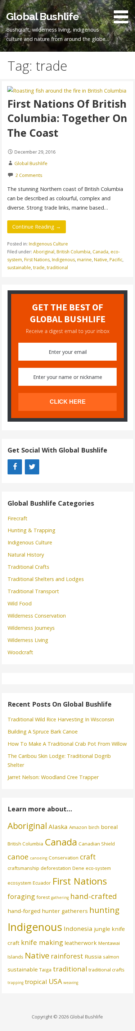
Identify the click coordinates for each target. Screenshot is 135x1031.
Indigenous (63, 260)
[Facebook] (15, 466)
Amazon (78, 827)
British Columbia (73, 252)
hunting (104, 909)
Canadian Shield (96, 843)
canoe (18, 857)
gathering (60, 897)
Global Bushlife (42, 16)
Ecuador (42, 883)
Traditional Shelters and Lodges (46, 579)
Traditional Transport (33, 591)
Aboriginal (43, 252)
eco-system (98, 868)
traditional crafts (107, 969)
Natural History (26, 554)
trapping (15, 982)
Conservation (63, 857)
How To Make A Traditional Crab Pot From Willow (67, 743)
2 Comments (28, 175)
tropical (36, 982)
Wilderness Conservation (37, 615)
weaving (70, 982)
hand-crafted (93, 896)
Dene (78, 868)
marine (84, 260)
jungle (102, 928)
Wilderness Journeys (31, 627)
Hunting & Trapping (31, 530)
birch (94, 827)
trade (39, 267)
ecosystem (19, 883)
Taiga (45, 969)
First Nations (37, 260)
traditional (57, 267)
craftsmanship (23, 868)
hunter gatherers (65, 910)
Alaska (58, 827)
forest (43, 897)
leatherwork (80, 942)
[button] (123, 13)
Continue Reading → (36, 226)
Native (100, 260)
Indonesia (78, 928)
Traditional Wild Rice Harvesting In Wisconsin (61, 719)
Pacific (115, 260)
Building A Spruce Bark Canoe (43, 731)
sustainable (19, 267)
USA (55, 981)
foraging (21, 896)
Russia (93, 956)
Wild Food (20, 603)
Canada (100, 252)
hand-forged (24, 910)
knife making (42, 942)
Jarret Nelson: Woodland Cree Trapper (53, 777)
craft (88, 857)
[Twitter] (32, 466)
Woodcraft (20, 652)
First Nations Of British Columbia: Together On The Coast (67, 118)
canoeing (38, 858)
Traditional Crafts (28, 566)
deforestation (56, 868)
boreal (109, 826)
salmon (111, 956)
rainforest (67, 955)
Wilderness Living (28, 640)
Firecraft (17, 518)
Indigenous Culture (48, 244)
